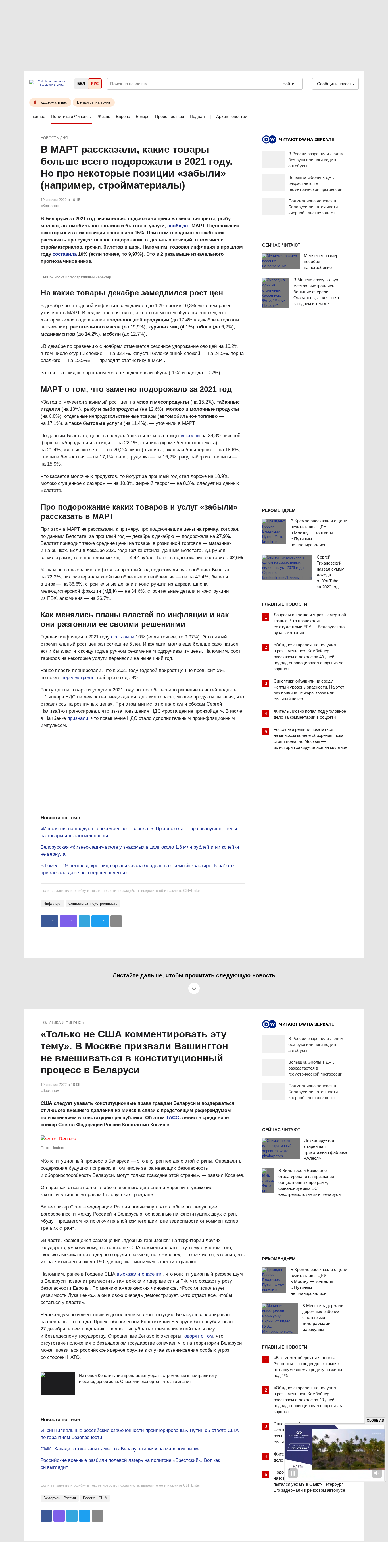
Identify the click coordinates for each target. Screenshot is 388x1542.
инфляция (52, 903)
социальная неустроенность (93, 903)
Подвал (197, 116)
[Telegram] (84, 921)
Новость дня (54, 138)
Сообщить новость (335, 83)
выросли (190, 435)
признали (77, 718)
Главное (37, 116)
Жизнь (103, 116)
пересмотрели (77, 677)
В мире (142, 116)
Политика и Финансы (71, 116)
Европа (123, 116)
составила (65, 254)
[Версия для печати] (116, 921)
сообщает (178, 225)
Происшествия (169, 116)
